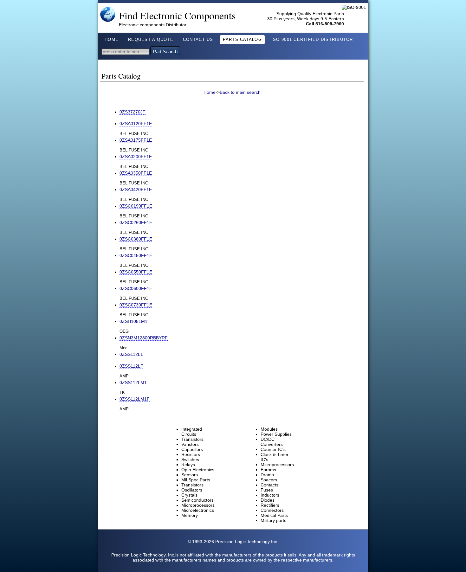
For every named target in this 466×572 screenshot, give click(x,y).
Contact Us (198, 39)
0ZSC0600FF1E (136, 288)
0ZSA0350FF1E (136, 173)
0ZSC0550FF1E (136, 271)
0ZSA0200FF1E (136, 156)
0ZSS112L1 (131, 354)
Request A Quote (150, 39)
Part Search (165, 51)
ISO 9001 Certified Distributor (312, 39)
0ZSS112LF (131, 366)
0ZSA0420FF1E (136, 189)
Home (112, 39)
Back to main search (240, 92)
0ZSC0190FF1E (136, 206)
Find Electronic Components (177, 15)
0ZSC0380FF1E (136, 238)
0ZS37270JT (133, 111)
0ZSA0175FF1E (136, 140)
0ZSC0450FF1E (136, 255)
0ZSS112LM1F (135, 399)
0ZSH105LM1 (133, 321)
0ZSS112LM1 (133, 382)
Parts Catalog (242, 39)
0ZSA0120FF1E (136, 123)
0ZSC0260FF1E (136, 222)
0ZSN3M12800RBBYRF (144, 337)
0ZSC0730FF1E (136, 304)
